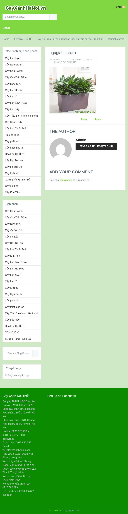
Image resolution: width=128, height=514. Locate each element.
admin (56, 59)
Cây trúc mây (12, 109)
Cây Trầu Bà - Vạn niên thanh (21, 115)
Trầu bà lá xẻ (12, 135)
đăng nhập (66, 180)
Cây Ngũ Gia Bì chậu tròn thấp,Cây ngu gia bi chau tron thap (70, 39)
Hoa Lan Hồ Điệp (14, 154)
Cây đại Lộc (11, 186)
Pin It (98, 119)
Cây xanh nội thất (55, 510)
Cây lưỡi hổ (11, 173)
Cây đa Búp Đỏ (13, 167)
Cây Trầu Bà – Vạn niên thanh (21, 313)
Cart (119, 7)
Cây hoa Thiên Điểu (16, 128)
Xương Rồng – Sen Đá (18, 339)
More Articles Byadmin (96, 146)
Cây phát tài (11, 141)
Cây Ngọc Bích (13, 122)
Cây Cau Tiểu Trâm (16, 77)
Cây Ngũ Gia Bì (23, 39)
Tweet (84, 119)
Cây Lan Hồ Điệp (14, 90)
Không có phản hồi (65, 62)
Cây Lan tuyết (12, 58)
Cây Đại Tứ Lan (14, 160)
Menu (6, 28)
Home (5, 39)
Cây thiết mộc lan (14, 147)
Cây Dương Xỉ (13, 83)
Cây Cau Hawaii (14, 71)
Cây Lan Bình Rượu (16, 103)
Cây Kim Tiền (12, 192)
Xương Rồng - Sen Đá (17, 179)
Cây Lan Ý (11, 96)
